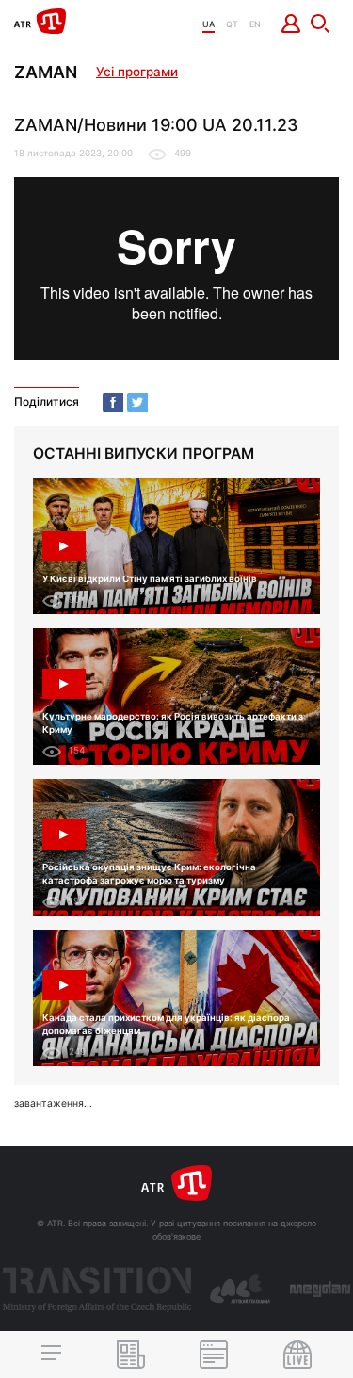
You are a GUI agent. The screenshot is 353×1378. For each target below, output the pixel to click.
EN (255, 24)
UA (208, 24)
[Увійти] (291, 23)
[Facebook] (113, 402)
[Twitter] (137, 402)
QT (232, 24)
